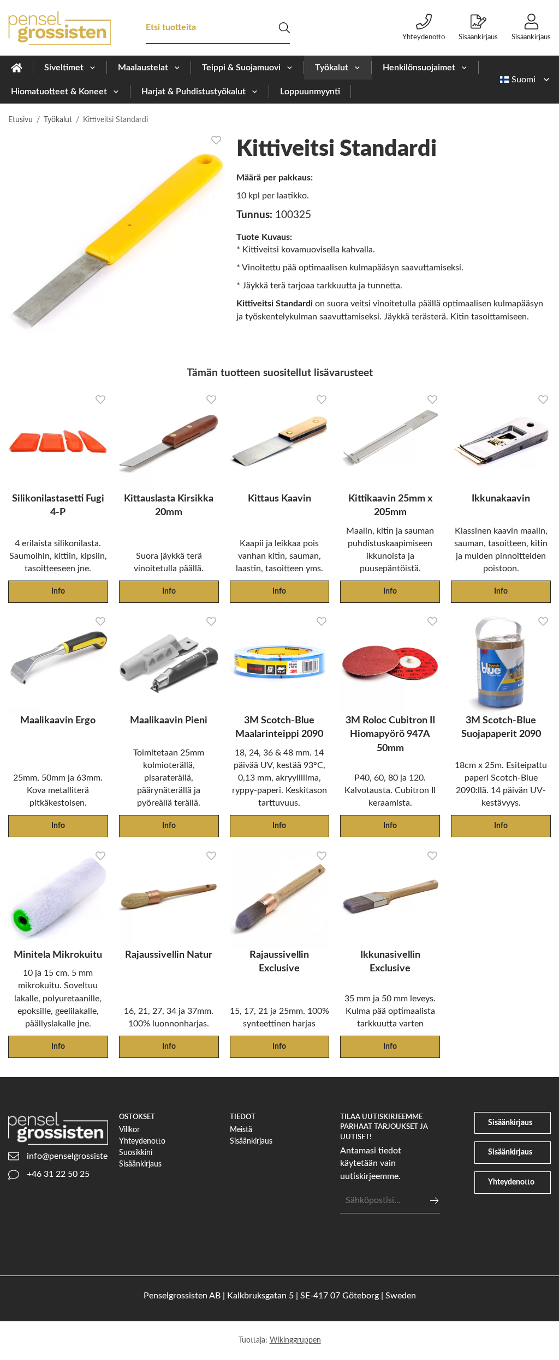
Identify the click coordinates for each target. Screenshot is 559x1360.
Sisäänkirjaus (478, 37)
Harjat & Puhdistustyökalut (193, 91)
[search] (284, 28)
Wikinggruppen (295, 1340)
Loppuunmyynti (310, 91)
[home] (16, 68)
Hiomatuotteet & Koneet (59, 91)
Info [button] (58, 591)
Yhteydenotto (423, 37)
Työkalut (331, 67)
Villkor (129, 1130)
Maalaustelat (143, 67)
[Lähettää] (434, 1200)
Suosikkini (135, 1153)
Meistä (241, 1130)
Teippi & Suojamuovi (241, 67)
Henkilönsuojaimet (419, 67)
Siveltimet (64, 67)
